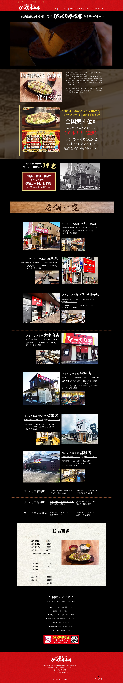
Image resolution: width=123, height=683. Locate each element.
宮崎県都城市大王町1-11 (71, 457)
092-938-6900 (94, 378)
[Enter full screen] (110, 64)
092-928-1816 (54, 339)
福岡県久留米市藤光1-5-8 (33, 420)
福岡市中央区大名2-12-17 (31, 262)
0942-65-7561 (54, 420)
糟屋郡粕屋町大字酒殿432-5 (72, 378)
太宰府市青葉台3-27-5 (33, 339)
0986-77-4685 (91, 457)
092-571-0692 (91, 228)
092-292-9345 (71, 302)
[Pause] (12, 64)
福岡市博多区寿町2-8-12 (70, 228)
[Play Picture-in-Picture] (107, 64)
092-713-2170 (52, 262)
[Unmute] (15, 64)
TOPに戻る (98, 679)
